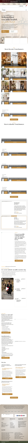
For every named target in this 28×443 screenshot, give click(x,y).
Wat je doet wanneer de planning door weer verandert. (6, 384)
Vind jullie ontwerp (12, 31)
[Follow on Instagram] (21, 415)
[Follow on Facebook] (17, 415)
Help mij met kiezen (6, 332)
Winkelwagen (12, 424)
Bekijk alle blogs (14, 397)
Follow (19, 415)
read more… (7, 378)
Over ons (11, 422)
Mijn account (12, 423)
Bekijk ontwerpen (4, 31)
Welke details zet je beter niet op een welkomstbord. (20, 368)
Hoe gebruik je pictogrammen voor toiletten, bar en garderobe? (7, 369)
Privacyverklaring (12, 426)
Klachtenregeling (12, 427)
